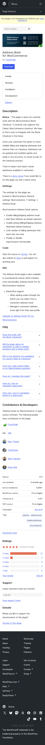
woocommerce (36, 526)
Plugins (27, 647)
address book (36, 515)
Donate (28, 669)
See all (39, 575)
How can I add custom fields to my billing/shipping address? (16, 367)
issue (18, 258)
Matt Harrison (14, 458)
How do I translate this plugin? (16, 376)
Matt (6, 686)
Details (8, 76)
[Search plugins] (29, 28)
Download (8, 66)
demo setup (17, 176)
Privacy (5, 652)
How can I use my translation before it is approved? (16, 394)
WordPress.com (11, 682)
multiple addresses (34, 520)
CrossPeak (11, 59)
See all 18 (38, 510)
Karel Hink (12, 467)
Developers (7, 669)
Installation (10, 89)
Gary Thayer (13, 441)
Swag (27, 673)
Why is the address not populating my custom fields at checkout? (18, 357)
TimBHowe (13, 450)
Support (8, 102)
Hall (9, 433)
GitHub (24, 254)
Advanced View (9, 533)
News (5, 643)
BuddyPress (9, 695)
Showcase (28, 638)
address (26, 515)
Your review (7, 575)
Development (11, 96)
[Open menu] (41, 4)
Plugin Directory (9, 11)
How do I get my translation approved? (12, 384)
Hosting (6, 647)
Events (27, 665)
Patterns (28, 652)
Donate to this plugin (12, 623)
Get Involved (30, 660)
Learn (5, 660)
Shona (11, 706)
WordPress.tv (9, 673)
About (5, 638)
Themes (27, 643)
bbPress (7, 691)
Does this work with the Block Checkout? (12, 336)
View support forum (11, 600)
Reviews (9, 83)
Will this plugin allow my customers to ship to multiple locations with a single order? (15, 346)
